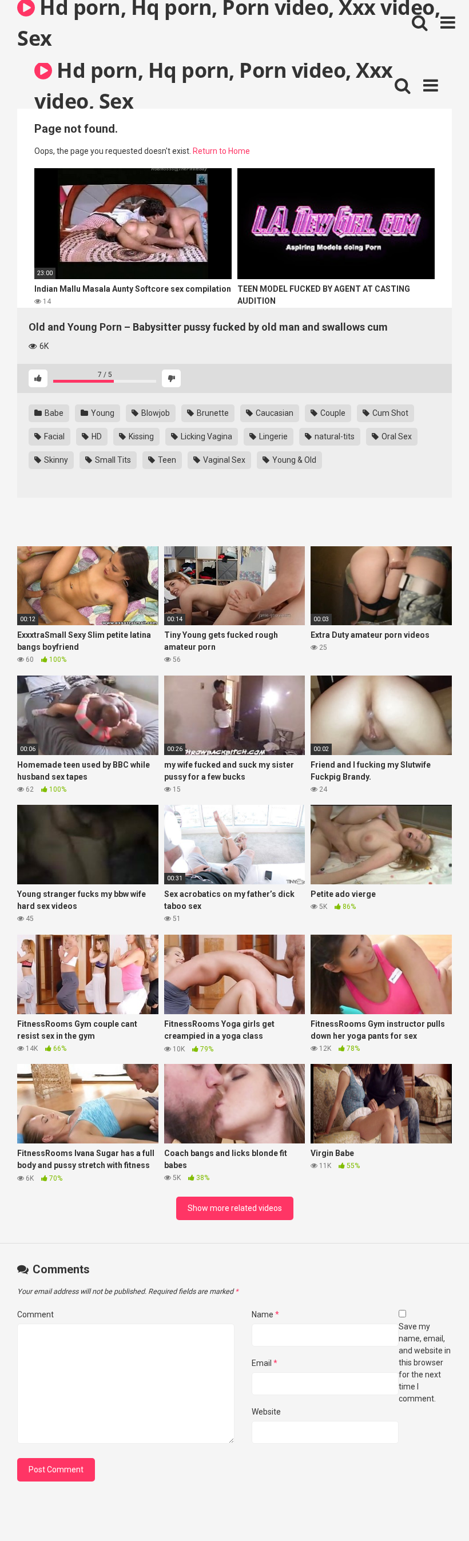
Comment (35, 1314)
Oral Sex (396, 436)
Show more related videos (235, 1208)
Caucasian (273, 413)
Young (101, 413)
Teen (166, 459)
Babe (53, 413)
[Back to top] (430, 1506)
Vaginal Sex (223, 459)
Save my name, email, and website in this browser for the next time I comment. (425, 1362)
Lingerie (272, 436)
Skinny (55, 459)
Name (265, 1314)
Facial (53, 436)
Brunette (212, 413)
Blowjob (155, 413)
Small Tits (112, 459)
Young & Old (293, 459)
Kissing (140, 436)
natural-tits (334, 436)
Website (266, 1411)
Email (264, 1363)
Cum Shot (389, 413)
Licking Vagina (205, 436)
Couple (332, 413)
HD (96, 436)
